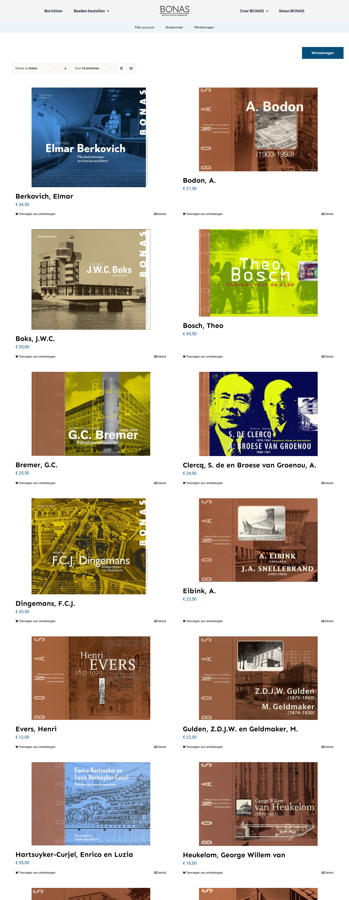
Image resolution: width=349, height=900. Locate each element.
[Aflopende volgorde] (65, 68)
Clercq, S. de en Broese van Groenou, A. (249, 465)
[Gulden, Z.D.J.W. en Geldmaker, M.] (258, 678)
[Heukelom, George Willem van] (258, 804)
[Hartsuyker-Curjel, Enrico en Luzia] (91, 803)
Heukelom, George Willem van (234, 855)
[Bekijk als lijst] (131, 68)
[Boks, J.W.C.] (91, 279)
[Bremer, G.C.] (91, 414)
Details (161, 214)
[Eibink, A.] (258, 540)
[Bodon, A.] (258, 129)
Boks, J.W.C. (35, 338)
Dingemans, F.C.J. (45, 603)
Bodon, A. (199, 180)
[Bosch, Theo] (258, 272)
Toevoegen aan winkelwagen (37, 214)
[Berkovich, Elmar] (91, 137)
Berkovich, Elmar (44, 196)
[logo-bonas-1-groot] (174, 7)
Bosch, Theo (203, 325)
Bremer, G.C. (36, 465)
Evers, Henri (36, 729)
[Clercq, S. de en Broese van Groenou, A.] (258, 414)
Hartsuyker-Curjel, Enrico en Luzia (74, 854)
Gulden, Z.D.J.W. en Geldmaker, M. (240, 729)
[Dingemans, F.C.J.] (91, 546)
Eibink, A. (199, 591)
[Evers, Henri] (91, 678)
